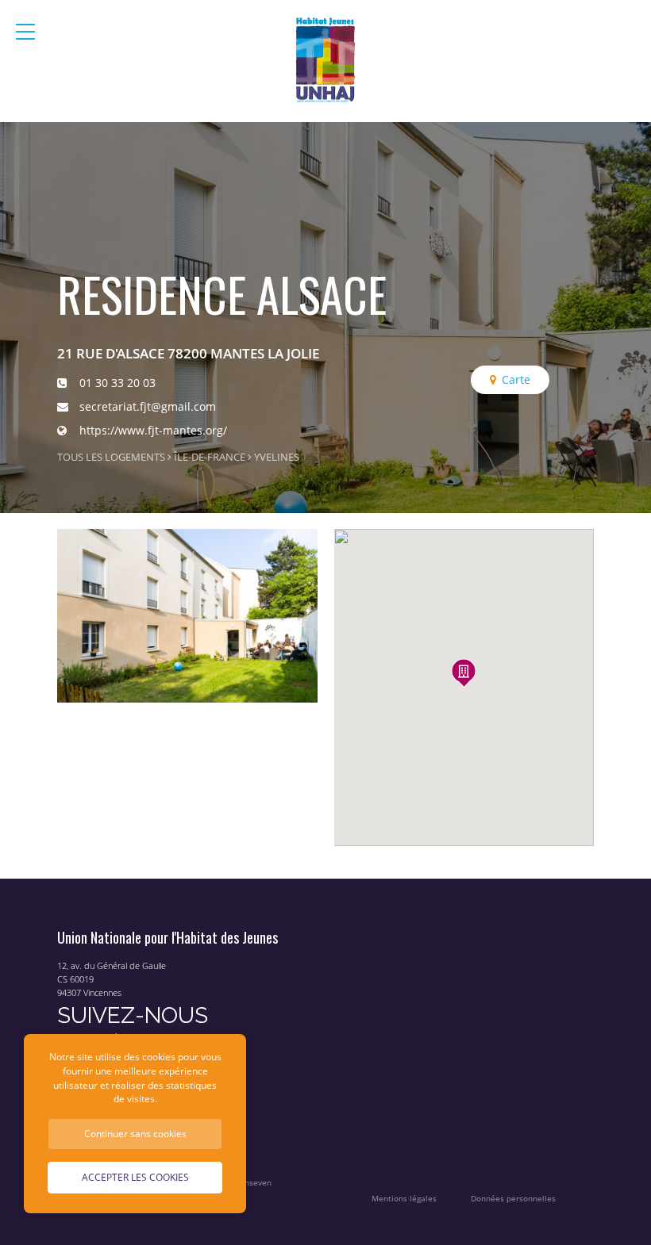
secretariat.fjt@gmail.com (147, 406)
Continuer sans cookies (135, 1133)
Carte (516, 379)
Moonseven (250, 1183)
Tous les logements (111, 457)
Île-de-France (209, 457)
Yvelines (276, 457)
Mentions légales (404, 1198)
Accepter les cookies (135, 1176)
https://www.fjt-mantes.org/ (153, 430)
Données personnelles (513, 1198)
